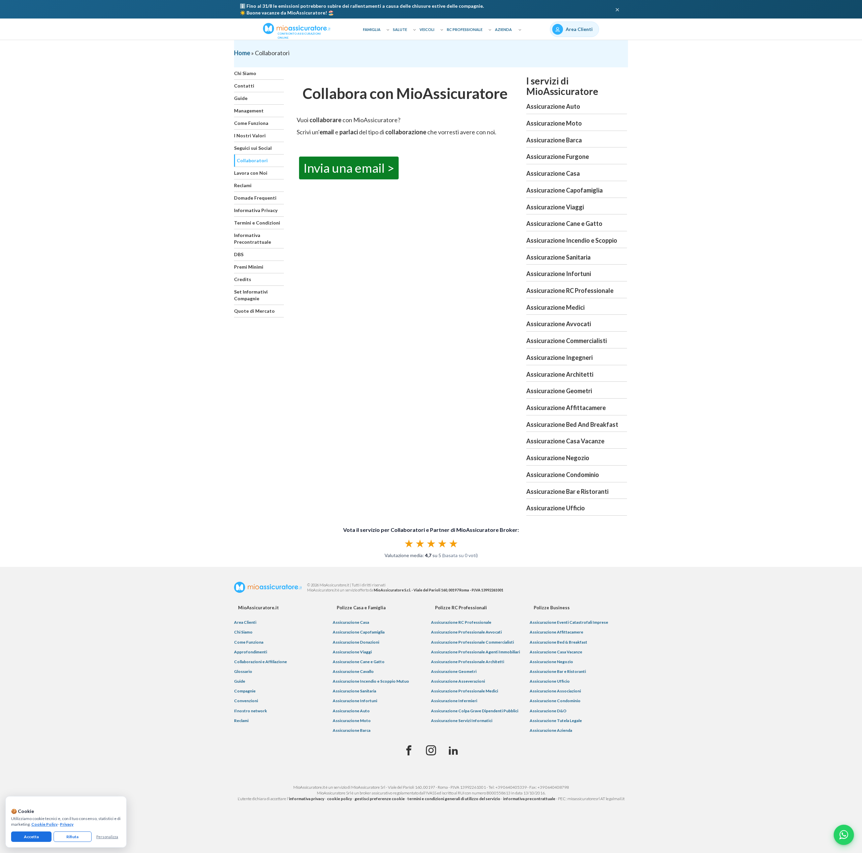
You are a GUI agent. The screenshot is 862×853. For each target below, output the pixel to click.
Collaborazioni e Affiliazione (260, 661)
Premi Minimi (248, 267)
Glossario (243, 671)
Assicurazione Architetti (559, 374)
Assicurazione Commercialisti (566, 340)
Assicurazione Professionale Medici (464, 690)
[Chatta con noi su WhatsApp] (844, 835)
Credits (242, 279)
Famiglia (371, 29)
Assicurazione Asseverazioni (458, 681)
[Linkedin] (453, 751)
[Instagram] (431, 751)
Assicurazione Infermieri (454, 700)
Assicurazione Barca (554, 140)
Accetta (31, 836)
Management (249, 110)
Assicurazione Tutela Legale (556, 720)
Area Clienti (245, 622)
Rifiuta (72, 836)
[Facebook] (409, 751)
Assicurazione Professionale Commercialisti (472, 642)
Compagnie (245, 690)
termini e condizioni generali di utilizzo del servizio (453, 798)
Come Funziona (251, 123)
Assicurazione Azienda (551, 730)
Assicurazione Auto (553, 106)
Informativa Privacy (255, 210)
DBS (238, 254)
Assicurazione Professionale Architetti (467, 661)
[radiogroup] (431, 543)
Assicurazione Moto (554, 123)
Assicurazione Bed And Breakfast (572, 424)
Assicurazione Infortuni (558, 273)
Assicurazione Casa (553, 173)
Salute (400, 29)
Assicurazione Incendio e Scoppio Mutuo (371, 681)
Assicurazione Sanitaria (558, 257)
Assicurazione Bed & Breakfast (558, 642)
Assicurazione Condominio (562, 474)
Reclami (243, 185)
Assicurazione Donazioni (356, 642)
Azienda (503, 29)
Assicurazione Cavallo (353, 671)
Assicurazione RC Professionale (570, 290)
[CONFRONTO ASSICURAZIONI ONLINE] (296, 28)
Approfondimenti (250, 651)
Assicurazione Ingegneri (559, 357)
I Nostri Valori (250, 135)
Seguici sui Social (253, 148)
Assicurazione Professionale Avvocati (466, 632)
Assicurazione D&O (548, 710)
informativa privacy (306, 798)
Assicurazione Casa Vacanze (565, 441)
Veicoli (427, 29)
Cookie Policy (44, 824)
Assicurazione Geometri (559, 391)
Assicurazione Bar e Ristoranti (567, 491)
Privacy (66, 824)
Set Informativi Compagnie (251, 295)
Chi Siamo (245, 73)
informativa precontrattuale (529, 798)
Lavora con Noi (250, 173)
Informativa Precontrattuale (252, 238)
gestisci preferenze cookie (380, 798)
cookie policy (339, 798)
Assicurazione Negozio (557, 458)
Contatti (244, 86)
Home (242, 53)
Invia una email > (348, 167)
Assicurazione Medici (555, 307)
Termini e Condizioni (257, 223)
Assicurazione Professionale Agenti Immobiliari (475, 651)
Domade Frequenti (255, 198)
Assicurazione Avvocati (558, 324)
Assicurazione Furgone (557, 156)
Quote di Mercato (254, 311)
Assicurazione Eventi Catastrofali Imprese (569, 622)
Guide (240, 98)
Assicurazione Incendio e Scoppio (571, 240)
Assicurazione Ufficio (555, 508)
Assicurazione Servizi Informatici (461, 720)
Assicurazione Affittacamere (566, 407)
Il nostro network (250, 710)
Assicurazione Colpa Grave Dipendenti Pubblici (474, 710)
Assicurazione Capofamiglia (564, 190)
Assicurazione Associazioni (555, 690)
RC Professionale (465, 29)
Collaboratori (252, 160)
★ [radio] (409, 543)
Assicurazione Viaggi (555, 207)
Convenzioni (246, 700)
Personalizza (107, 836)
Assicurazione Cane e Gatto (564, 223)
